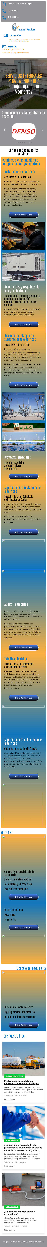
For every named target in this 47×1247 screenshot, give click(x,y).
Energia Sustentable (14, 1076)
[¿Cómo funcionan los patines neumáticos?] (23, 1190)
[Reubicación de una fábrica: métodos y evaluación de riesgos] (23, 1059)
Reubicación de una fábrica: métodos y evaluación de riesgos (21, 1082)
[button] (4, 129)
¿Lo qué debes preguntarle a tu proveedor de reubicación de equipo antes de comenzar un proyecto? (23, 1147)
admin (10, 1095)
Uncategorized (12, 1140)
